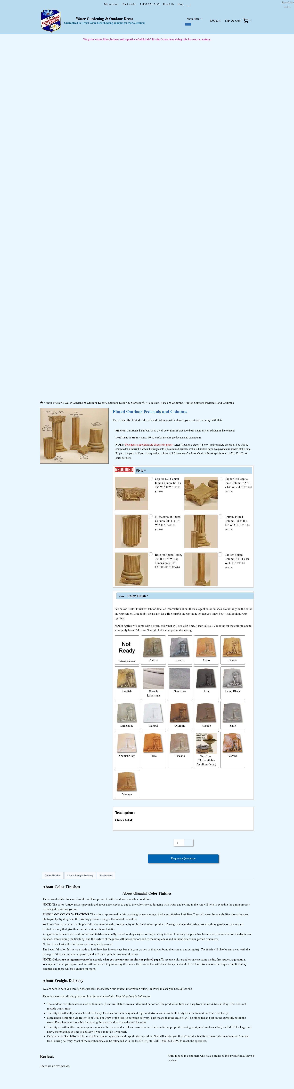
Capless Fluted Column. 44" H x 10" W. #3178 (237, 659)
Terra (153, 854)
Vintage (127, 893)
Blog (163, 29)
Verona (232, 854)
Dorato (232, 758)
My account (93, 29)
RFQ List (215, 45)
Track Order (111, 29)
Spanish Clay (127, 854)
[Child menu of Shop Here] (188, 49)
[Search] (203, 29)
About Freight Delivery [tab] (80, 975)
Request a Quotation (183, 958)
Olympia (180, 824)
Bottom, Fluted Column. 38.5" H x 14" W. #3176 (237, 621)
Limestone (126, 824)
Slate (233, 824)
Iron (206, 789)
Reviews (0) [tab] (106, 975)
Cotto (206, 758)
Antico (153, 758)
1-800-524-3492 (132, 29)
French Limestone (153, 792)
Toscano (180, 854)
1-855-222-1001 (236, 551)
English (127, 789)
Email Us (150, 29)
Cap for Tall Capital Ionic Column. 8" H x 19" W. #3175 (168, 583)
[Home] (41, 501)
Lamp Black (232, 789)
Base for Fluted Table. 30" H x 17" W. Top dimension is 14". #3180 (168, 659)
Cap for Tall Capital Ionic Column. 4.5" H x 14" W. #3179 (238, 583)
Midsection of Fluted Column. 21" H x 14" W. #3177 (168, 621)
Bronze (179, 758)
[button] (42, 509)
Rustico (206, 824)
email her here (123, 556)
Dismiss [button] (285, 19)
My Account (233, 45)
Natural (153, 824)
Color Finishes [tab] (53, 975)
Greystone (180, 790)
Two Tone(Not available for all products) (206, 858)
